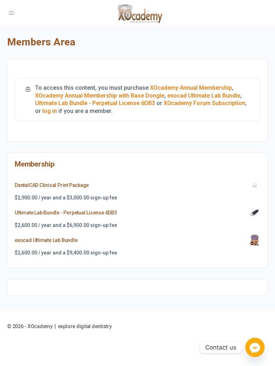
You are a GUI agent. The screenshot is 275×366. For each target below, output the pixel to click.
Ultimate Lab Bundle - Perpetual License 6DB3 (95, 103)
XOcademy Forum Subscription (204, 103)
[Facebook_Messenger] (255, 347)
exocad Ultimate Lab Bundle (203, 95)
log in (49, 111)
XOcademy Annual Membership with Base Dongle (99, 95)
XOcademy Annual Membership (191, 87)
